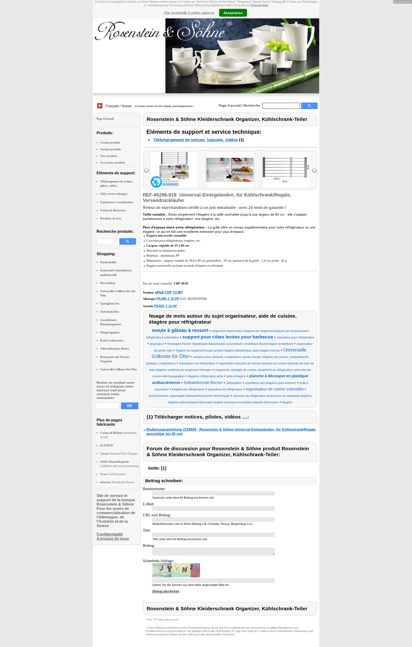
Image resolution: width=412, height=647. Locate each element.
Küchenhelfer (108, 262)
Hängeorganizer (109, 332)
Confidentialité (110, 534)
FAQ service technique (113, 194)
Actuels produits (110, 142)
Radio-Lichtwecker (112, 340)
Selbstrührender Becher (114, 348)
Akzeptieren (233, 13)
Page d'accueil (230, 105)
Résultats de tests (110, 218)
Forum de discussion (112, 210)
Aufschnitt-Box (109, 311)
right (314, 170)
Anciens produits (110, 149)
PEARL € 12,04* (167, 298)
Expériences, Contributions (117, 202)
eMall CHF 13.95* (169, 292)
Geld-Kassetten (112, 474)
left (146, 170)
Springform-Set (109, 303)
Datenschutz (259, 5)
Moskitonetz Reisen (117, 482)
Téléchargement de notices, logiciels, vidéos (196, 140)
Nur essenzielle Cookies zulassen (189, 13)
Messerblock (107, 283)
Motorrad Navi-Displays (119, 453)
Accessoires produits (112, 162)
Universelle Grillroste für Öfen (118, 369)
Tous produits (108, 156)
